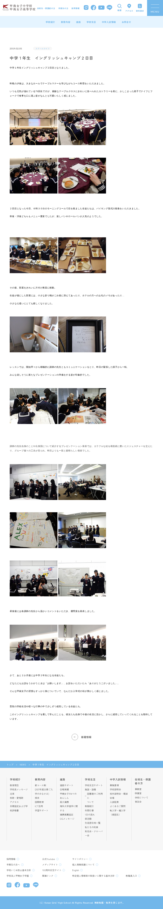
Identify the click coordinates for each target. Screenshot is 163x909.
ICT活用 (39, 806)
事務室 (138, 789)
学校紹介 (50, 22)
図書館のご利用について (95, 798)
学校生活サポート (94, 785)
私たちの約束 (91, 827)
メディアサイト (50, 864)
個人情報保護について (83, 864)
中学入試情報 (109, 22)
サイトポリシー (80, 859)
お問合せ (126, 22)
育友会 (138, 801)
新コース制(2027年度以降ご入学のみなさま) (44, 789)
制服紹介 (89, 806)
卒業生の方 (63, 8)
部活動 (88, 818)
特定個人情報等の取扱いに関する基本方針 (93, 875)
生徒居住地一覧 (92, 822)
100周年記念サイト (51, 870)
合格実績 (64, 789)
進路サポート (66, 785)
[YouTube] (101, 8)
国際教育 (39, 802)
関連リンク (47, 875)
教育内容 (65, 22)
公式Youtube (48, 859)
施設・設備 (90, 789)
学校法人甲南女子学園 (18, 875)
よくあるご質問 (117, 806)
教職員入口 (131, 875)
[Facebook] (93, 8)
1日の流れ (90, 814)
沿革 (12, 793)
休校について (141, 797)
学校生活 (91, 22)
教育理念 (14, 785)
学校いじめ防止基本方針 (19, 870)
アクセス (14, 802)
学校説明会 (115, 789)
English (75, 870)
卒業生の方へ (13, 864)
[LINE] (109, 8)
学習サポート (41, 810)
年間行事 (89, 810)
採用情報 (75, 8)
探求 (37, 797)
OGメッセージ (67, 818)
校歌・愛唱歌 (16, 797)
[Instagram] (86, 8)
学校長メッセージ (19, 789)
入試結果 (114, 802)
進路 (78, 22)
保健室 (138, 793)
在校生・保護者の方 (46, 8)
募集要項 (114, 785)
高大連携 (64, 802)
